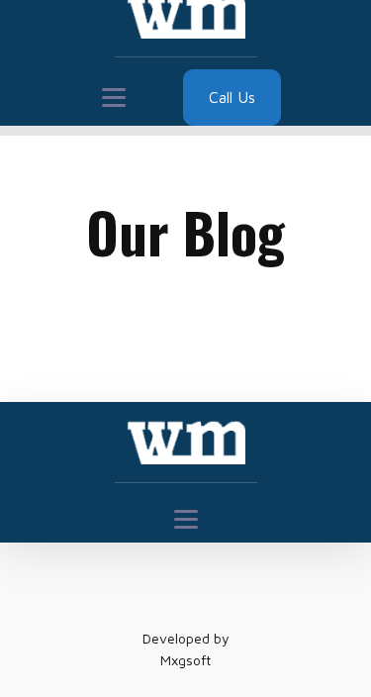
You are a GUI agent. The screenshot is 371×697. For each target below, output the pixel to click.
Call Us (232, 97)
